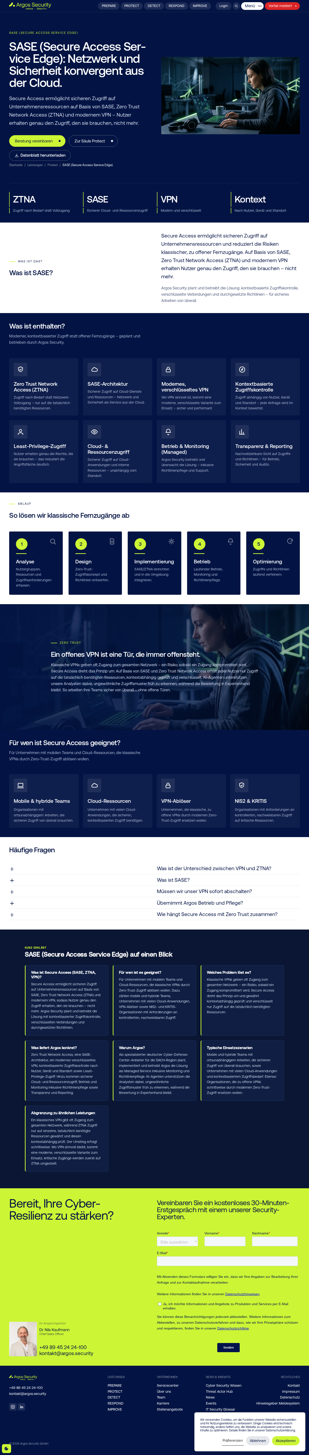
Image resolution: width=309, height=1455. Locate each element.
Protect (53, 165)
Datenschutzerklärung (280, 1430)
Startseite (15, 165)
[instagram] (13, 1407)
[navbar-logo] (30, 6)
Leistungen (35, 165)
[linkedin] (21, 1407)
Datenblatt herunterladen (43, 155)
